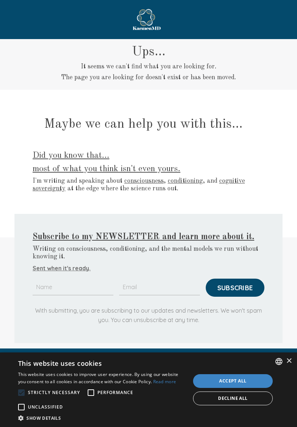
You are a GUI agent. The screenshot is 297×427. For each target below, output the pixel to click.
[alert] (148, 389)
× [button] (289, 361)
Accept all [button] (232, 381)
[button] (101, 418)
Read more (164, 382)
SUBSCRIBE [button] (235, 288)
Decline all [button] (232, 398)
